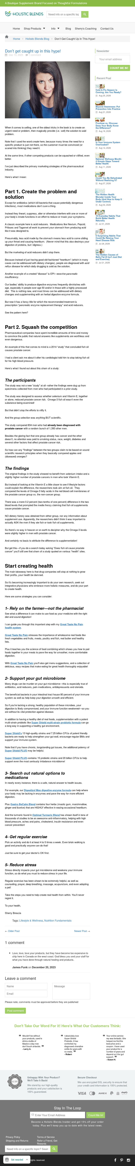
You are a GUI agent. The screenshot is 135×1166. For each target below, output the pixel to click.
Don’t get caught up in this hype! (33, 51)
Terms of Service (46, 1137)
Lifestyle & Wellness (31, 920)
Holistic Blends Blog (37, 39)
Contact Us (106, 28)
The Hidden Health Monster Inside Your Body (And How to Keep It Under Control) (109, 198)
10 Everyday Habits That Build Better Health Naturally (108, 218)
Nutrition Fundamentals (57, 920)
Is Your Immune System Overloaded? (108, 143)
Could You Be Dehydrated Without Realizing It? (109, 179)
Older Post (14, 931)
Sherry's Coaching (85, 28)
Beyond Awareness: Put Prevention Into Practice (108, 107)
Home (16, 28)
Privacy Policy (13, 1137)
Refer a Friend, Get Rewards (47, 1142)
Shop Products (33, 28)
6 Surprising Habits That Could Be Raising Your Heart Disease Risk (108, 238)
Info (53, 28)
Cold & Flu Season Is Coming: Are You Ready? (108, 91)
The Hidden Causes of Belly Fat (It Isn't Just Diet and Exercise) (109, 257)
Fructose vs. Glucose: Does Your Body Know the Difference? (107, 125)
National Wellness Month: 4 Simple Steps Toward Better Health (109, 161)
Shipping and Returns (17, 1140)
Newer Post (80, 931)
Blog (68, 28)
